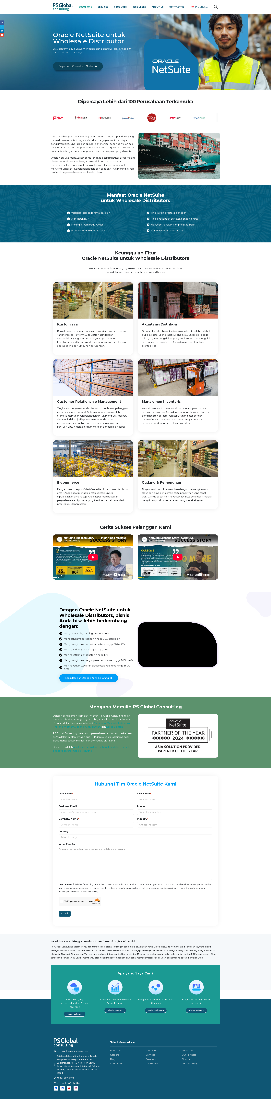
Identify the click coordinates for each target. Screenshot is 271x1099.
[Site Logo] (63, 7)
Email (2, 35)
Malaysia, (112, 723)
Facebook (2, 22)
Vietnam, (69, 727)
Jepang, (80, 727)
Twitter (2, 27)
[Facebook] (56, 1088)
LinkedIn (2, 31)
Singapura (100, 723)
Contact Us (176, 7)
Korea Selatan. (114, 727)
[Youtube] (69, 1088)
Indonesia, (124, 723)
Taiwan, (96, 727)
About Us (158, 7)
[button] (216, 7)
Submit (64, 913)
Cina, (88, 727)
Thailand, (58, 727)
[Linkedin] (62, 1088)
